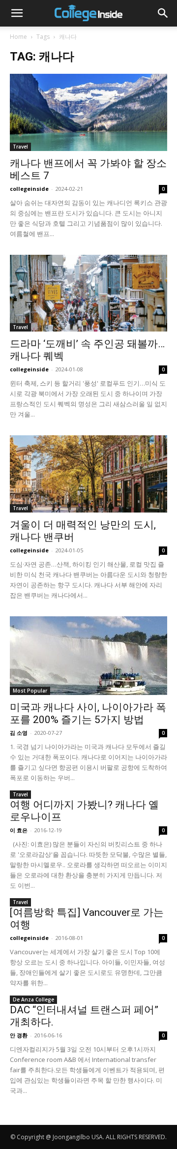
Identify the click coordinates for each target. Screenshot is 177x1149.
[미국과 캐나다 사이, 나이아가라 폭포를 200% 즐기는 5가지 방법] (88, 655)
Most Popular (30, 690)
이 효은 (19, 830)
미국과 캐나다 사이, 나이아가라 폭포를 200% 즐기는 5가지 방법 (88, 713)
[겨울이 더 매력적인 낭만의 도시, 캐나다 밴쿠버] (88, 474)
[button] (16, 13)
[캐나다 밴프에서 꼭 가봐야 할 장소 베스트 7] (88, 112)
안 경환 (19, 1035)
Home (18, 36)
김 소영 (19, 732)
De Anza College (33, 999)
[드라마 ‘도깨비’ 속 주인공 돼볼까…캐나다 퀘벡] (88, 293)
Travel (20, 146)
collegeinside (29, 188)
